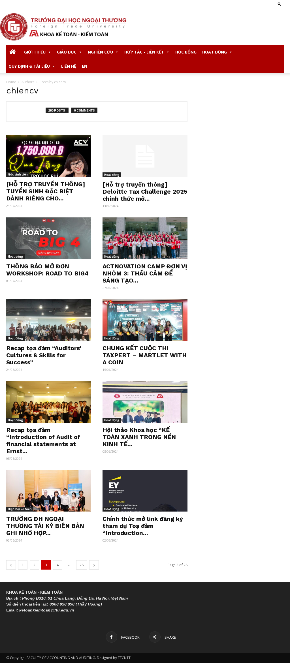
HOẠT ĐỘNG (214, 52)
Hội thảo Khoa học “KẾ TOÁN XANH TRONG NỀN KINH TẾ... (139, 437)
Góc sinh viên (18, 174)
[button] (279, 4)
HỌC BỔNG (186, 52)
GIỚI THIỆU (35, 52)
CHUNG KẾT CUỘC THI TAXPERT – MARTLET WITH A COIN (145, 355)
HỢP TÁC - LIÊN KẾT (144, 52)
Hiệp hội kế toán (20, 509)
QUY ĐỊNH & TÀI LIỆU (29, 66)
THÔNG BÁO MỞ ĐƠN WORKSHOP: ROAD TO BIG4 (47, 270)
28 (82, 565)
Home (11, 82)
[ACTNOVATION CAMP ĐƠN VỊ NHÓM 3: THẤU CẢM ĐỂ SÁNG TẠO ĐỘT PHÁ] (145, 238)
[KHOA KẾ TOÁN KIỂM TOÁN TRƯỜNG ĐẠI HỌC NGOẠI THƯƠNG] (145, 27)
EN (84, 66)
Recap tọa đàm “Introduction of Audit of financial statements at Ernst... (43, 440)
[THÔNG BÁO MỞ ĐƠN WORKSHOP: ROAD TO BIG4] (48, 238)
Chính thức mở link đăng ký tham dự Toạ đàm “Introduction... (143, 525)
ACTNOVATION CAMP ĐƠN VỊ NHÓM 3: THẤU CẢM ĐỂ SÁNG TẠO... (145, 273)
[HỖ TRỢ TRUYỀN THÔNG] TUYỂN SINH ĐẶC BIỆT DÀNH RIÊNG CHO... (45, 191)
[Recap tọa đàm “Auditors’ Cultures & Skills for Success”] (48, 320)
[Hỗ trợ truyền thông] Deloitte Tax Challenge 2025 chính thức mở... (145, 191)
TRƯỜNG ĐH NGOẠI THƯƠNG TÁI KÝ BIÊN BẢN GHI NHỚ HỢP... (45, 525)
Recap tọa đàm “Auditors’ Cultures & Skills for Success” (43, 355)
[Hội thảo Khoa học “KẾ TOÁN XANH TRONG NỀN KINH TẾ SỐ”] (145, 402)
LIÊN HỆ (68, 66)
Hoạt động (111, 175)
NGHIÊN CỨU (100, 52)
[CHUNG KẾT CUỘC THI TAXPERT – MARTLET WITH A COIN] (145, 320)
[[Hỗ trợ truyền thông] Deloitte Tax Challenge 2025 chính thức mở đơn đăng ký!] (145, 156)
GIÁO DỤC (66, 52)
